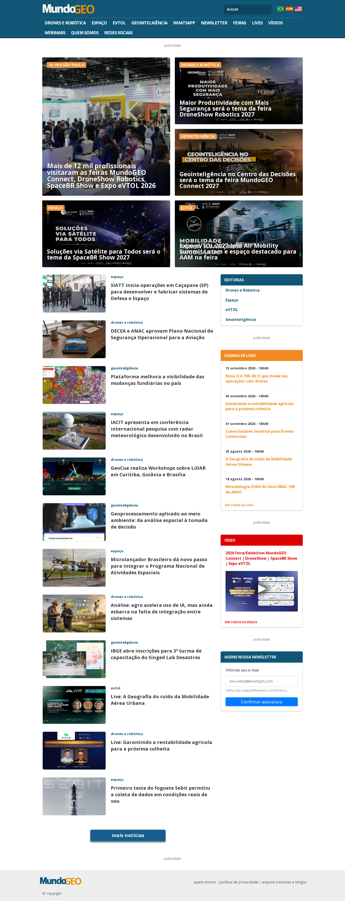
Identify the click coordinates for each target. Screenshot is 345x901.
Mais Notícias (128, 835)
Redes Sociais (118, 32)
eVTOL (119, 23)
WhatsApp (184, 23)
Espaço (99, 23)
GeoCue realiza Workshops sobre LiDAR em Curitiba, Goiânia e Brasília (158, 471)
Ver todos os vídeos (241, 622)
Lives (257, 23)
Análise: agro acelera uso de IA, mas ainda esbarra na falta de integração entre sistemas (162, 611)
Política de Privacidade (239, 882)
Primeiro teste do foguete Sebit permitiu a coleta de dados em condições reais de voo (160, 794)
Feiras (239, 23)
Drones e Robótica (65, 23)
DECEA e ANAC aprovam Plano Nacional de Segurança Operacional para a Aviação (162, 334)
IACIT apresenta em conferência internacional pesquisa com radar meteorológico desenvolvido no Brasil (157, 429)
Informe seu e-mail (242, 670)
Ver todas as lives (239, 505)
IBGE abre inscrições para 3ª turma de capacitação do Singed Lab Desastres (156, 654)
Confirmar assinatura (261, 702)
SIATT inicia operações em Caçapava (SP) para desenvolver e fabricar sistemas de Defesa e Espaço (159, 291)
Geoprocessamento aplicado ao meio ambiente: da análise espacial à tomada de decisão (159, 520)
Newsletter (214, 23)
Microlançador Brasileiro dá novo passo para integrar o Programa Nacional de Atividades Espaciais (159, 566)
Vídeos (275, 23)
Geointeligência (149, 23)
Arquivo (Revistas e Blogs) (284, 882)
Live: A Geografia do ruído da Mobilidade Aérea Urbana (160, 699)
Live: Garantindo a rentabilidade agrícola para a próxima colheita (161, 745)
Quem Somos (84, 32)
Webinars (55, 32)
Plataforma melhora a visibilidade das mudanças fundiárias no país (157, 379)
